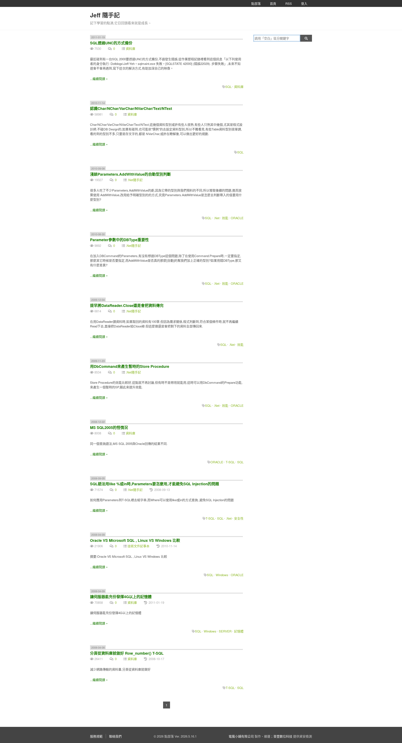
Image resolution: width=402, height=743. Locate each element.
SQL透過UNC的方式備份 (111, 43)
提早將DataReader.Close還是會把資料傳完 (127, 305)
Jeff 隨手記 (105, 15)
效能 (225, 218)
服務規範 (96, 736)
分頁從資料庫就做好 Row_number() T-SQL (127, 653)
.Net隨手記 (135, 180)
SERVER (225, 631)
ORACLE (237, 218)
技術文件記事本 (138, 546)
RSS (288, 3)
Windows (222, 575)
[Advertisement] (279, 75)
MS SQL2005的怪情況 (109, 427)
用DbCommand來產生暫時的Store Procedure (129, 366)
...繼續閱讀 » (99, 78)
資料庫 (130, 48)
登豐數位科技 (282, 736)
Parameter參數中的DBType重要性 (119, 239)
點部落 (256, 3)
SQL (228, 86)
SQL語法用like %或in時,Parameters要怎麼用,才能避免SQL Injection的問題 (154, 484)
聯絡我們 (115, 736)
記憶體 (239, 631)
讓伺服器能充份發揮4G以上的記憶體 (121, 596)
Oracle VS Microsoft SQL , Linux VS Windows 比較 (135, 540)
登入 (304, 3)
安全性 (239, 518)
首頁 (273, 3)
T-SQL (230, 462)
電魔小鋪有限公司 (241, 736)
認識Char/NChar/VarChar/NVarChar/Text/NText (131, 108)
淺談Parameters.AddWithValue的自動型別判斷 (130, 174)
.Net (216, 218)
